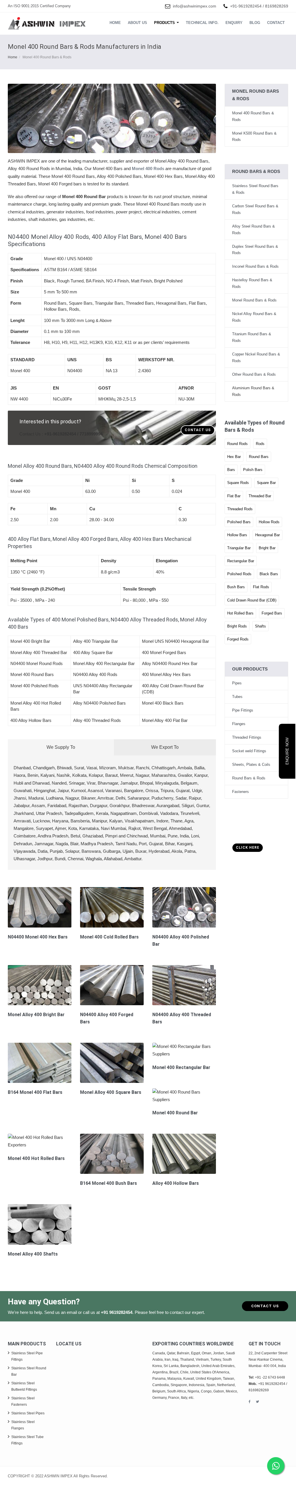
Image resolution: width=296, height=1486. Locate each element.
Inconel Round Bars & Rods (255, 266)
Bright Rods (237, 626)
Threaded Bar (260, 496)
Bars (231, 470)
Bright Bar (267, 548)
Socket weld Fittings (249, 751)
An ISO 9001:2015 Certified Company (39, 6)
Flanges (238, 724)
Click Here (247, 848)
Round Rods (237, 444)
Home (115, 23)
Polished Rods (239, 574)
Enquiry (234, 23)
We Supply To (61, 747)
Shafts (260, 626)
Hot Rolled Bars (240, 613)
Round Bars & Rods (248, 778)
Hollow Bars (237, 535)
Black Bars (269, 574)
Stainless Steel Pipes (28, 1413)
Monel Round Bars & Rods (254, 300)
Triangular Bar (239, 548)
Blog (254, 23)
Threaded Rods (240, 509)
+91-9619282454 (246, 6)
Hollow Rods (269, 522)
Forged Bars (272, 613)
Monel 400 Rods (148, 168)
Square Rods (238, 483)
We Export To (165, 747)
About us (137, 23)
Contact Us (198, 430)
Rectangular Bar (240, 561)
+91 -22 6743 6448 (270, 1377)
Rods (260, 444)
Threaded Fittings (246, 737)
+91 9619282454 (116, 1312)
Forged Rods (238, 639)
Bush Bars (236, 587)
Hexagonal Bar (267, 535)
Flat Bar (233, 496)
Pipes (237, 683)
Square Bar (266, 483)
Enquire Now (287, 751)
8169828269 (276, 6)
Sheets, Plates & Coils (251, 764)
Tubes (237, 696)
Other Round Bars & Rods (254, 374)
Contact (276, 23)
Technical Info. (202, 23)
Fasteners (240, 791)
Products (165, 23)
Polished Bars (239, 522)
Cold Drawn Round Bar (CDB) (251, 600)
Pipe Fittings (242, 710)
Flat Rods (261, 587)
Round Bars (259, 457)
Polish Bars (252, 470)
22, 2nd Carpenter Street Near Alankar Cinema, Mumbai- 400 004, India (268, 1359)
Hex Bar (234, 457)
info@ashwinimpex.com (194, 6)
